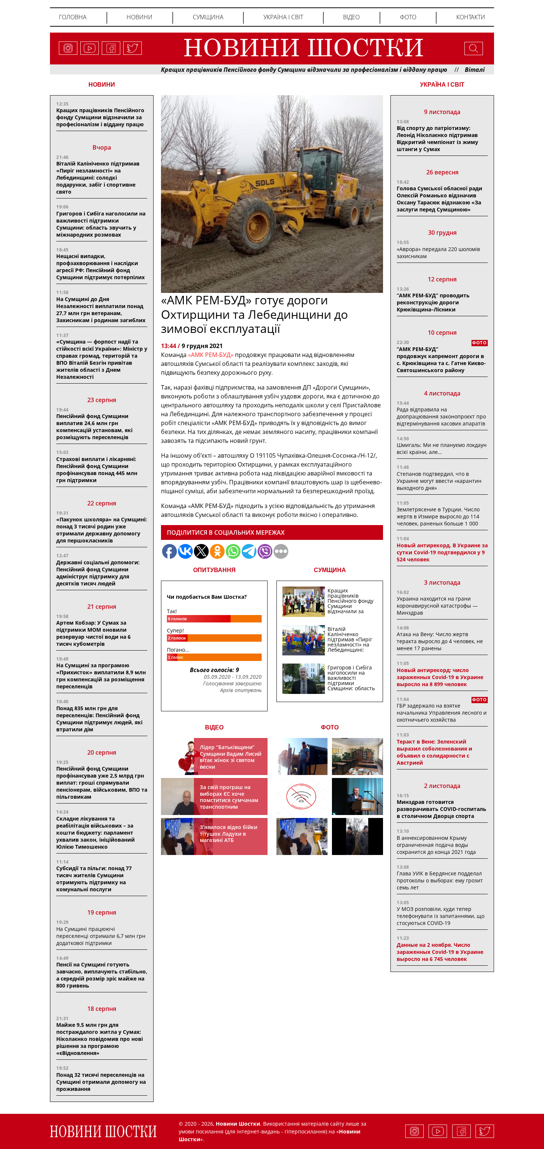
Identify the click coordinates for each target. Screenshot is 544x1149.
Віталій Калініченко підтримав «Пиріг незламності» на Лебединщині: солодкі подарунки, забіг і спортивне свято (98, 177)
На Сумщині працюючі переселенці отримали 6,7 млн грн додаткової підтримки (100, 935)
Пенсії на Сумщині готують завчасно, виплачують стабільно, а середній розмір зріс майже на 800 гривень (101, 975)
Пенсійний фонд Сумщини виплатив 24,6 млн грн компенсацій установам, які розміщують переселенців (94, 426)
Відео (351, 17)
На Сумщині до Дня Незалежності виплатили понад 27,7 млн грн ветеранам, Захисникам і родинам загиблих (100, 309)
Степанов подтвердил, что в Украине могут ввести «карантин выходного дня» (439, 480)
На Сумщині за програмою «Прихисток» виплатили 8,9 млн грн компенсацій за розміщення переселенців (101, 676)
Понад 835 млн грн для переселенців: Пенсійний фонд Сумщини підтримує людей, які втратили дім (99, 719)
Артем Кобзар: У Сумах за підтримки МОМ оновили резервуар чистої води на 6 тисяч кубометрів (93, 633)
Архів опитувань (241, 690)
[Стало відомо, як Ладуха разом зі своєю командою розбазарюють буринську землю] (302, 756)
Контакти (470, 17)
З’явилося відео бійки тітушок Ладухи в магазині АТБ (228, 834)
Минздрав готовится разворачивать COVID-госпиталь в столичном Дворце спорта (441, 808)
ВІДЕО (214, 727)
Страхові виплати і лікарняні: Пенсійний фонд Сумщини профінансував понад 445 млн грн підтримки (96, 469)
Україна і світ (283, 17)
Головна (73, 17)
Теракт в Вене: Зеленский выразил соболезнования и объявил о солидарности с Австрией (434, 752)
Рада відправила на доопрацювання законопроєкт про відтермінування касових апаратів (441, 416)
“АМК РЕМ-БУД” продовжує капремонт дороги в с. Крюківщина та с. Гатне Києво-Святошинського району (441, 359)
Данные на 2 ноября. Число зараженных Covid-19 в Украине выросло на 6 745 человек (440, 951)
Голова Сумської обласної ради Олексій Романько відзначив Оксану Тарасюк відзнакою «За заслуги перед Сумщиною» (439, 199)
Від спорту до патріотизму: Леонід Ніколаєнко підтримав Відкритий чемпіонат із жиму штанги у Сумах (437, 138)
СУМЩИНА (330, 570)
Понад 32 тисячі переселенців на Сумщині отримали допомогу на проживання (101, 1081)
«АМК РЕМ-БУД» (210, 355)
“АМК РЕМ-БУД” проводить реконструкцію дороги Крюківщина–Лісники (433, 302)
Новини (139, 17)
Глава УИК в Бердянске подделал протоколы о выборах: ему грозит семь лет (440, 880)
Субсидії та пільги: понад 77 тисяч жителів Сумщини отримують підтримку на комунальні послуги (94, 879)
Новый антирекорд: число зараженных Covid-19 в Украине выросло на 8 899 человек (440, 677)
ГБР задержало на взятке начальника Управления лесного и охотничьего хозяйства (442, 712)
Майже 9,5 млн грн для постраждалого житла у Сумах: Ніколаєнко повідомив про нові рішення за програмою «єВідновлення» (99, 1038)
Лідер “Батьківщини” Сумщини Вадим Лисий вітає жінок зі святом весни (230, 757)
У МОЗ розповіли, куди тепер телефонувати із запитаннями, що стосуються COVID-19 (440, 915)
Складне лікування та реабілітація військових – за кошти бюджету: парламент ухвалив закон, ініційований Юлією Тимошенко (95, 832)
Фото (408, 17)
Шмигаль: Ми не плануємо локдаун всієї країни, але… (442, 448)
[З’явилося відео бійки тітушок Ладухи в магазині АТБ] (302, 836)
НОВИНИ (101, 84)
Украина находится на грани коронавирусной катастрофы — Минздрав (437, 605)
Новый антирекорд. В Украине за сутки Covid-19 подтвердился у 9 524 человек (442, 552)
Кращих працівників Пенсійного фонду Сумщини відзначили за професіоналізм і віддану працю (267, 70)
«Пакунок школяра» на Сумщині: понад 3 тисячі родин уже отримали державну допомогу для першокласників (101, 530)
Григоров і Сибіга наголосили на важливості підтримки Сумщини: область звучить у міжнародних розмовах (100, 224)
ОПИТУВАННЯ (214, 570)
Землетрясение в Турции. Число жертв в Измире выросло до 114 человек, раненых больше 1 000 (438, 516)
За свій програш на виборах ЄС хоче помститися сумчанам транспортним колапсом (229, 800)
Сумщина (208, 17)
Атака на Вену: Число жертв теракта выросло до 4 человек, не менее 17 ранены (440, 641)
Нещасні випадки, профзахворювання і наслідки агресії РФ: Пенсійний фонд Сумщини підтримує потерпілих (100, 267)
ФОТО (330, 727)
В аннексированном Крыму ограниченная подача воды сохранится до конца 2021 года (436, 844)
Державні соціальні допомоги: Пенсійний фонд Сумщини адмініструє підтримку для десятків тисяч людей (98, 573)
